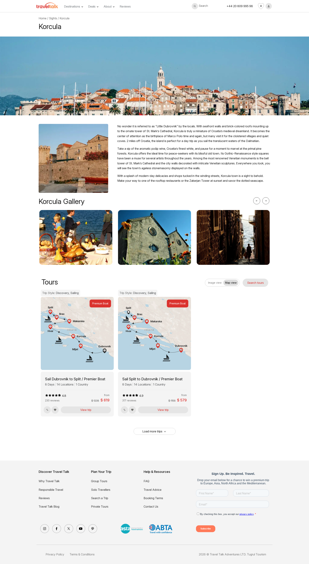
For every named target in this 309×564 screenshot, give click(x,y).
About (108, 6)
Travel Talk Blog (49, 506)
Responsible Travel (51, 489)
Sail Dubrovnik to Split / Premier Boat (75, 379)
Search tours (255, 283)
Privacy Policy (55, 554)
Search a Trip (99, 498)
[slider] (53, 395)
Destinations (72, 6)
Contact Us (151, 506)
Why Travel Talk (49, 481)
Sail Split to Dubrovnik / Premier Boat (152, 379)
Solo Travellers (100, 489)
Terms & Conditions (82, 554)
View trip (85, 410)
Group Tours (99, 481)
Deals (91, 6)
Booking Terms (153, 498)
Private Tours (99, 506)
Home (42, 18)
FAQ (146, 481)
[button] (200, 6)
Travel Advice (152, 489)
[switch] (208, 281)
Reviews (125, 6)
